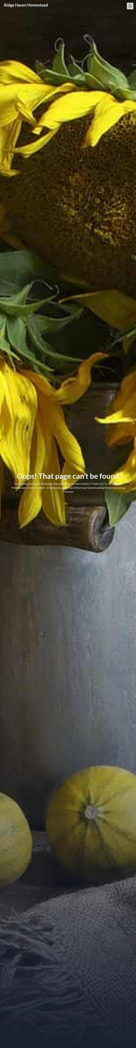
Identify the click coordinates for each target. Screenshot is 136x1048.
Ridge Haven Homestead (26, 5)
